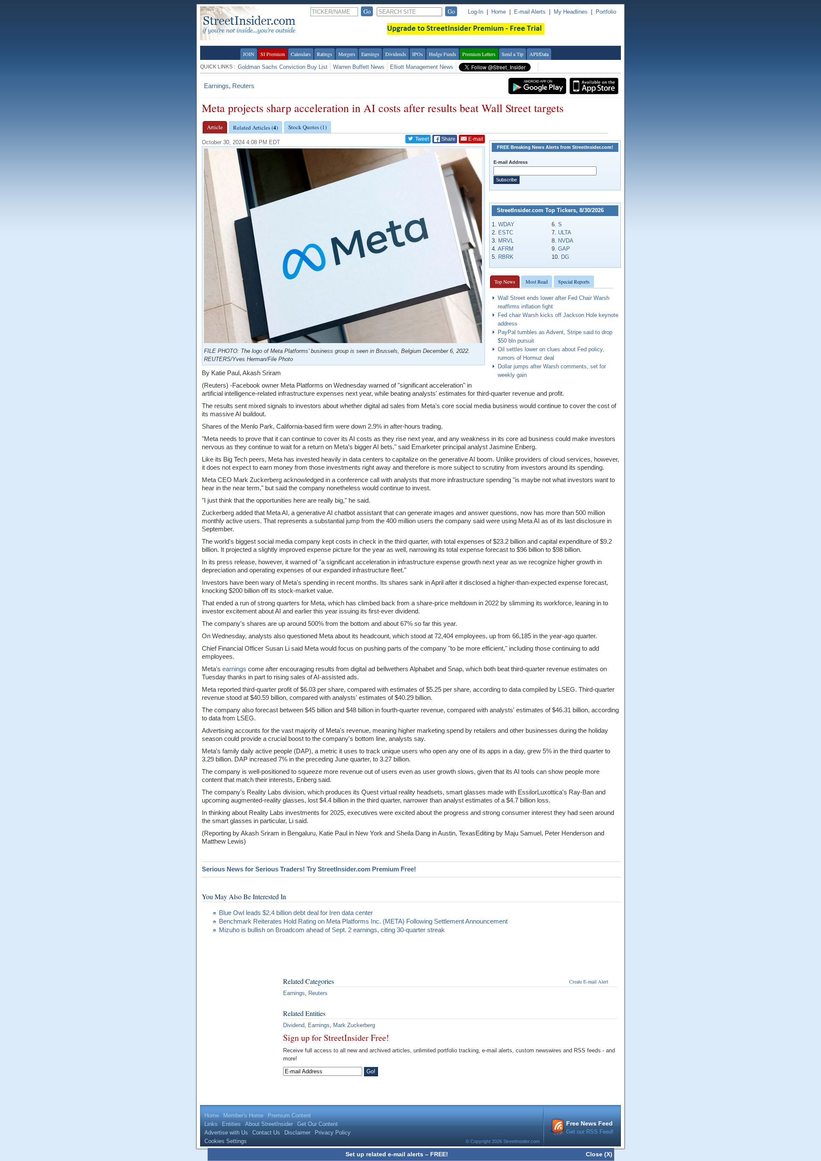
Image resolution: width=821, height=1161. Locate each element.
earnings (234, 668)
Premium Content (289, 1115)
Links (211, 1124)
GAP (564, 249)
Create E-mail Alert (588, 981)
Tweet (421, 139)
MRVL (506, 240)
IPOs (417, 53)
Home (498, 12)
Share (447, 139)
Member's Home (243, 1115)
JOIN (248, 53)
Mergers (346, 53)
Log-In (475, 12)
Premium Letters (479, 53)
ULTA (564, 232)
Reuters (243, 85)
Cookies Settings (225, 1141)
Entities (231, 1124)
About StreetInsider (269, 1124)
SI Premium (272, 53)
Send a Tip (512, 53)
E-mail (475, 139)
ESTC (505, 232)
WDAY (506, 224)
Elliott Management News (421, 67)
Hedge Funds (442, 53)
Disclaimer (297, 1132)
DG (565, 257)
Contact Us (266, 1132)
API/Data (539, 53)
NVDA (565, 240)
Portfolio (606, 12)
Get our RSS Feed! (590, 1127)
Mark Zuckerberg (354, 1025)
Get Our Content (317, 1124)
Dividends (395, 53)
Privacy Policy (333, 1132)
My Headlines (571, 12)
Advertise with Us (226, 1132)
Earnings (370, 53)
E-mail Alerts (530, 12)
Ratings (324, 53)
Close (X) (599, 1154)
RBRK (506, 257)
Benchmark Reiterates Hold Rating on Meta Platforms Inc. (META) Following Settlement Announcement (363, 921)
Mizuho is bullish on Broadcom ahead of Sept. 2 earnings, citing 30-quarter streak (332, 929)
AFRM (506, 249)
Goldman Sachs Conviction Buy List (283, 67)
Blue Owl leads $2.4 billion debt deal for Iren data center (296, 912)
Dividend (293, 1025)
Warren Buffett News (358, 67)
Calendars (301, 53)
